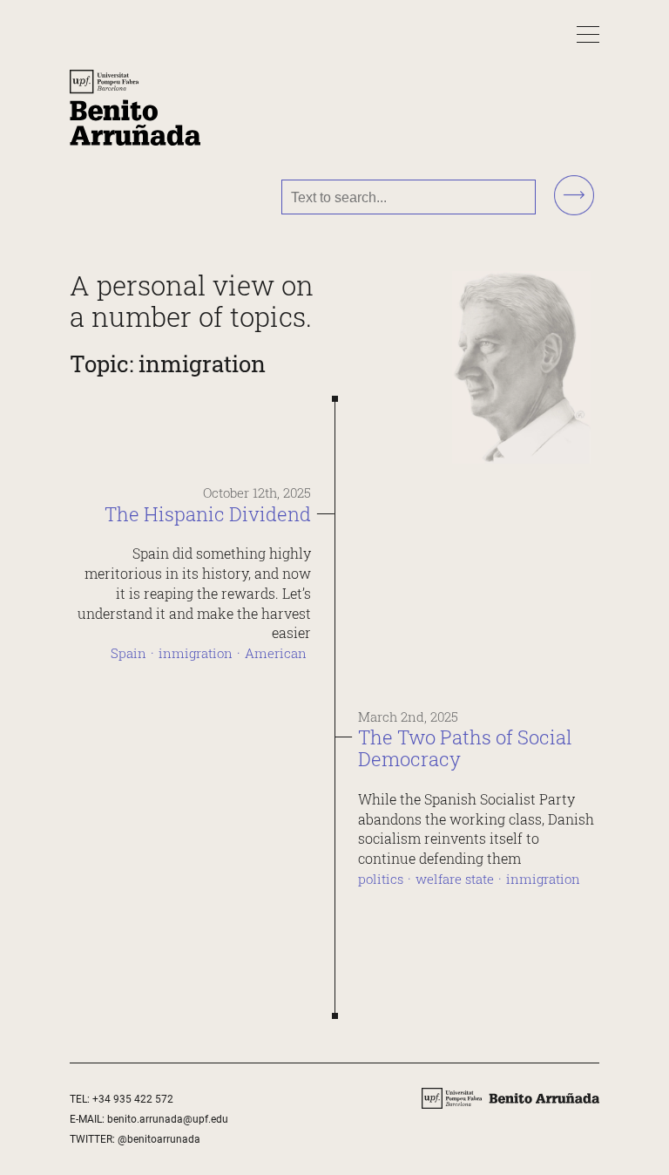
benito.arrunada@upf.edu (167, 1119)
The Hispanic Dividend (208, 513)
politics (380, 879)
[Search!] (574, 196)
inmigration (196, 653)
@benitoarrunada (159, 1139)
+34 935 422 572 (132, 1099)
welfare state (455, 879)
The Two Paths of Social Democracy (465, 747)
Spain (128, 653)
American (276, 653)
